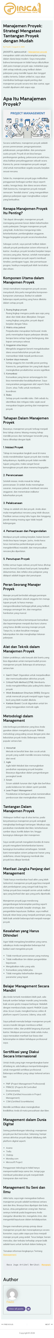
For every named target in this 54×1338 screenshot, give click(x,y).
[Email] (28, 1309)
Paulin (10, 1301)
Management (9, 1254)
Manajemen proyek (37, 51)
